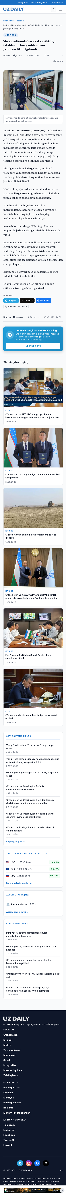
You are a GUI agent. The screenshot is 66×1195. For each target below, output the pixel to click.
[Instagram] (29, 1163)
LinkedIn (8, 1145)
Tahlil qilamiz (56, 2)
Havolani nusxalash (17, 306)
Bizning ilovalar (12, 1102)
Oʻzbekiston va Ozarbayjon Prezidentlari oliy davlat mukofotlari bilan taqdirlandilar (30, 801)
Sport (6, 1060)
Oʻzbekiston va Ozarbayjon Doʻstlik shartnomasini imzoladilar (25, 788)
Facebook (45, 300)
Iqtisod (20, 20)
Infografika (23, 2)
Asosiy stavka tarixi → (17, 912)
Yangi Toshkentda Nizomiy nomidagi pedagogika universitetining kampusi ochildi (32, 760)
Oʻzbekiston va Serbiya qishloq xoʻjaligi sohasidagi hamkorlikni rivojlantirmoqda (27, 989)
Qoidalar (8, 1092)
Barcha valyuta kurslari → (19, 883)
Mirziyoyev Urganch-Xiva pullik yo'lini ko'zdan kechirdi (31, 948)
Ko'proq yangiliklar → (17, 841)
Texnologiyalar (12, 1050)
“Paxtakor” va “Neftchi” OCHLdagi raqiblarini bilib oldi (33, 975)
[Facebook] (37, 1163)
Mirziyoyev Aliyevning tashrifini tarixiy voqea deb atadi (32, 774)
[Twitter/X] (46, 1163)
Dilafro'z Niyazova (12, 55)
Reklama (8, 1107)
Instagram (9, 1130)
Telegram (12, 300)
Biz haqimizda (11, 1087)
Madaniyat (9, 1055)
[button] (53, 9)
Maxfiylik (8, 1097)
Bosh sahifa (9, 20)
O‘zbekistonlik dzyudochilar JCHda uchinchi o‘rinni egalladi (30, 829)
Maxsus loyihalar (39, 2)
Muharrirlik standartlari (16, 1112)
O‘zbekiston (10, 1034)
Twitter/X (28, 300)
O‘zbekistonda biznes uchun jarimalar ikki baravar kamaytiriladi (28, 962)
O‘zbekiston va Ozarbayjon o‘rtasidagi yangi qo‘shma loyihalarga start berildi (30, 815)
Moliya (7, 1045)
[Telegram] (20, 1163)
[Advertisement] (33, 1190)
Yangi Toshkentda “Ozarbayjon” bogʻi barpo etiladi (30, 747)
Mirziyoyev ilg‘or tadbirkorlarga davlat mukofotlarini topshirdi (26, 934)
